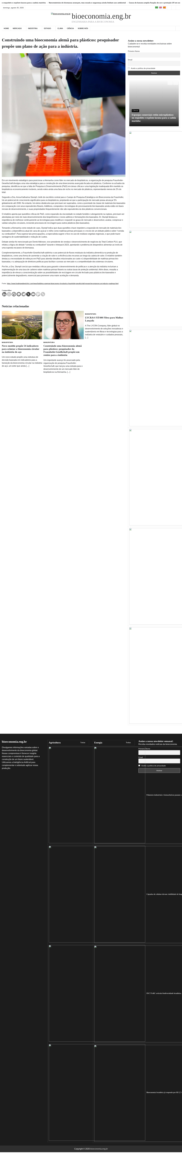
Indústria (33, 28)
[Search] (177, 28)
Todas (82, 743)
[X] (28, 294)
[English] (160, 8)
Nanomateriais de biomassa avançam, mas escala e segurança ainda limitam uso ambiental (44, 3)
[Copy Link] (43, 294)
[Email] (33, 294)
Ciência (70, 28)
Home (6, 28)
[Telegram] (23, 294)
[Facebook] (14, 294)
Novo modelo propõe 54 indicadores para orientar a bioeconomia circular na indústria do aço (20, 349)
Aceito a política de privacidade (142, 68)
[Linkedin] (4, 294)
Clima (60, 28)
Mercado (17, 28)
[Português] (156, 8)
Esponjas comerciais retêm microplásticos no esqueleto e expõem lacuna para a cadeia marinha (154, 117)
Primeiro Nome (134, 51)
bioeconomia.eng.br (101, 16)
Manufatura (7, 342)
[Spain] (164, 8)
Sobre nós (83, 28)
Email (130, 60)
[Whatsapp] (9, 294)
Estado (47, 28)
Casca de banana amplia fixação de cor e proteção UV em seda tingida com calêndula (123, 3)
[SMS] (38, 294)
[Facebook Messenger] (19, 294)
